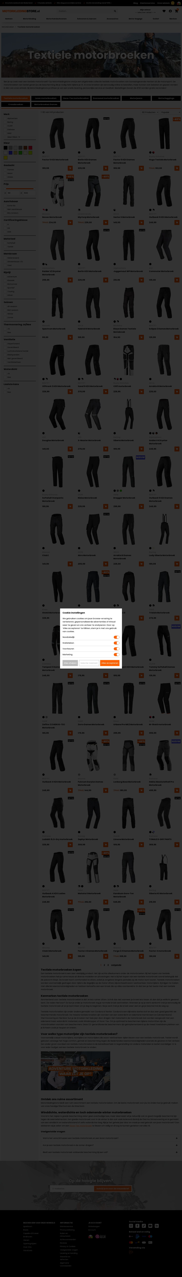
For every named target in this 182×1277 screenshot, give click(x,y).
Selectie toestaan (89, 663)
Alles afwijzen (70, 663)
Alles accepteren (109, 663)
